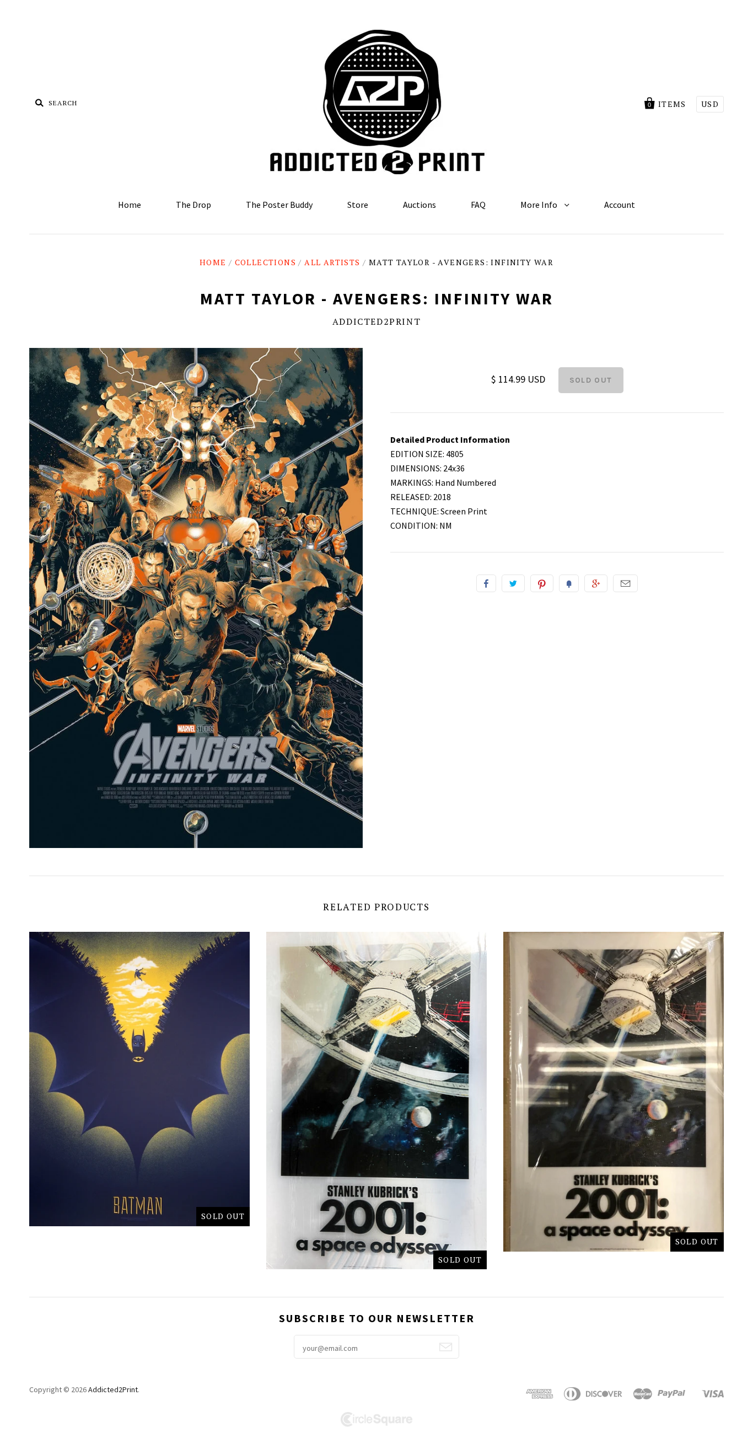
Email (625, 583)
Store (357, 204)
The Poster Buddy (279, 204)
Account (619, 204)
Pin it (541, 583)
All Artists (332, 262)
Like (486, 583)
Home (129, 204)
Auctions (419, 204)
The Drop (193, 204)
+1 (595, 583)
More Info (539, 204)
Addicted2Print (376, 321)
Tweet (513, 583)
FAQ (478, 204)
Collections (265, 262)
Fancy (569, 583)
